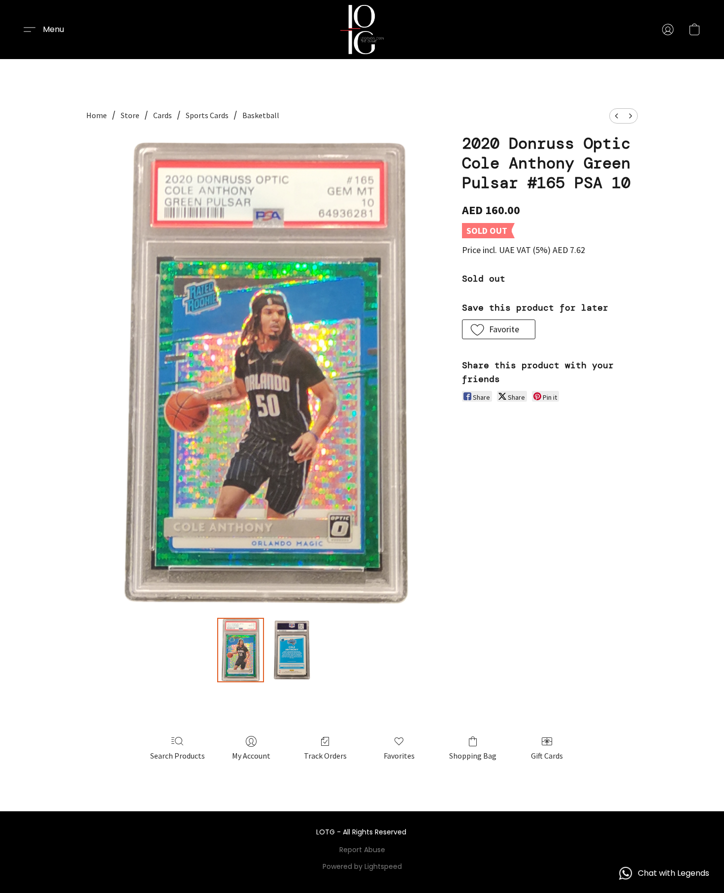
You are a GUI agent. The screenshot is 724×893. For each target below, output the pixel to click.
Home (96, 115)
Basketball (260, 115)
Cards (162, 115)
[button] (362, 29)
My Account (251, 756)
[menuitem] (617, 116)
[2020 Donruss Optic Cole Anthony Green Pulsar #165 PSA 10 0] (240, 650)
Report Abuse (362, 850)
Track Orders (325, 756)
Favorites (399, 756)
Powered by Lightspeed (362, 866)
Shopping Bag (472, 756)
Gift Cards (547, 756)
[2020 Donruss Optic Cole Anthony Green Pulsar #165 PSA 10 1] (291, 650)
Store (130, 115)
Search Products (177, 756)
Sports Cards (207, 115)
